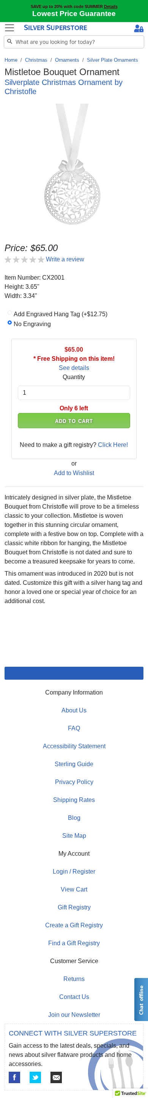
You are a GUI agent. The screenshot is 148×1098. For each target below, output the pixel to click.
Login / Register (74, 871)
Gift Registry (74, 907)
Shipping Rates (74, 800)
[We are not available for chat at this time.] (141, 999)
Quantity (74, 377)
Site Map (74, 835)
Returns (74, 979)
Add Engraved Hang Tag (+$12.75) (60, 314)
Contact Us (74, 997)
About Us (74, 710)
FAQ (74, 728)
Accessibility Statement (74, 746)
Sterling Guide (74, 764)
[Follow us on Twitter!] (35, 1077)
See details (74, 368)
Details (111, 6)
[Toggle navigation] (9, 28)
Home (11, 60)
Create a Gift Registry (74, 925)
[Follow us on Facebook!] (14, 1077)
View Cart (74, 889)
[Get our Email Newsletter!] (56, 1077)
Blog (74, 818)
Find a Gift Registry (74, 943)
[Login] (138, 29)
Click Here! (113, 445)
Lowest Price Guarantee (74, 14)
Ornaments (67, 60)
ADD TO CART (74, 421)
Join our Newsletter (74, 1015)
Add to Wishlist (74, 473)
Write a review (65, 259)
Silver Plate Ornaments (112, 60)
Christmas (36, 60)
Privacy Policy (74, 782)
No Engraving (32, 324)
